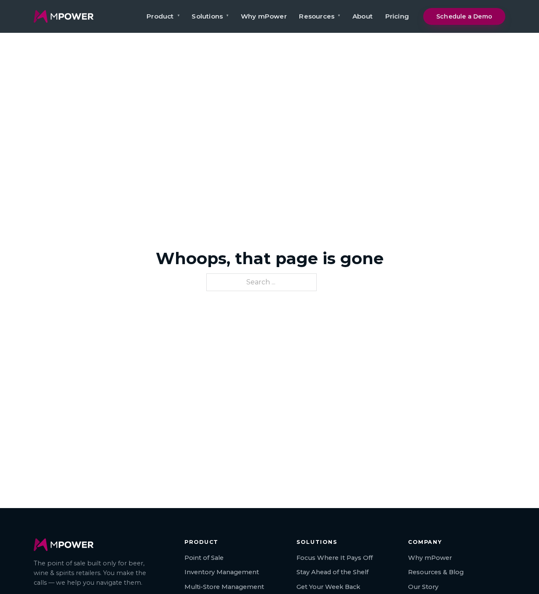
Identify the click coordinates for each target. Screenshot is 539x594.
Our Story (423, 587)
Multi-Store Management (224, 587)
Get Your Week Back (328, 587)
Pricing (397, 16)
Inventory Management (221, 572)
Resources (319, 16)
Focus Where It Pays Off (334, 558)
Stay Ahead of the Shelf (332, 572)
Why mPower (264, 16)
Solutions (210, 16)
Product (163, 16)
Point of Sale (204, 558)
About (362, 16)
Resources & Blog (436, 572)
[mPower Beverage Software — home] (63, 16)
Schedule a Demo (464, 16)
